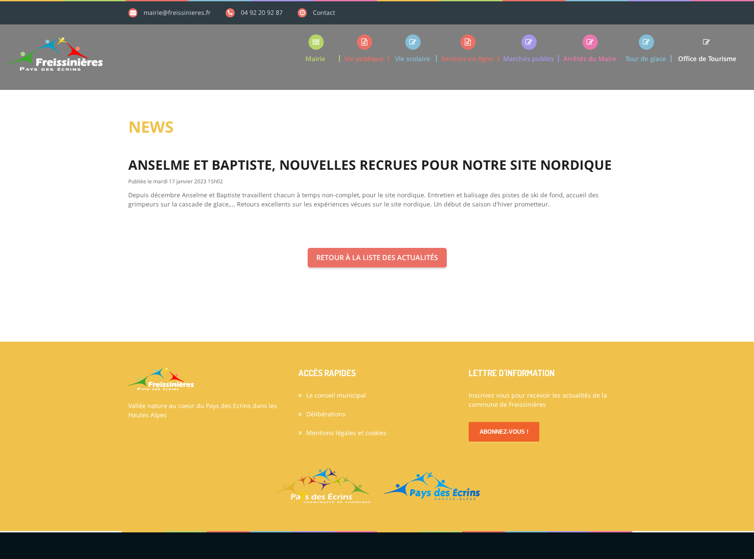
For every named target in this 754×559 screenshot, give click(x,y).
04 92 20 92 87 (262, 12)
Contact (324, 12)
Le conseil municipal (336, 395)
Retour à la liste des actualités (377, 257)
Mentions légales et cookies (346, 433)
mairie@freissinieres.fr (177, 12)
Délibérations (326, 414)
